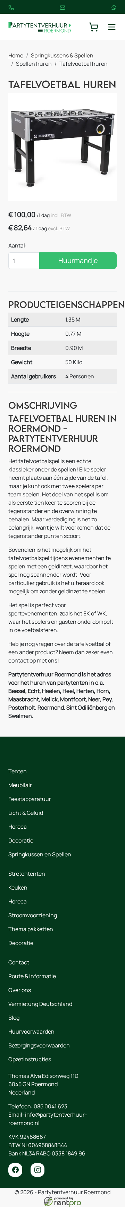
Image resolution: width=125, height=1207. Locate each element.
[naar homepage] (39, 27)
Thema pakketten (30, 929)
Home (15, 55)
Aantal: (17, 245)
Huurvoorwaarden (31, 1031)
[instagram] (37, 1170)
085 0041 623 (50, 1106)
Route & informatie (32, 976)
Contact (18, 962)
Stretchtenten (26, 873)
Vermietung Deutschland (40, 1004)
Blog (13, 1017)
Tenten (17, 771)
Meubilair (20, 785)
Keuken (17, 887)
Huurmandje (78, 260)
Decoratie (20, 840)
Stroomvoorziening (32, 915)
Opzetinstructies (29, 1059)
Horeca (17, 826)
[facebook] (15, 1170)
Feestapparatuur (29, 799)
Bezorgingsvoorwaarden (39, 1045)
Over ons (19, 990)
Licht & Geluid (25, 813)
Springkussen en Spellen (39, 854)
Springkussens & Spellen (62, 55)
